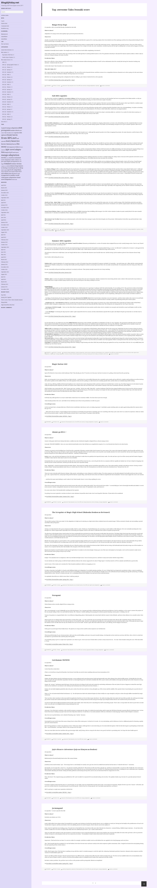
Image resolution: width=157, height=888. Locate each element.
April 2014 (3, 220)
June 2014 (3, 217)
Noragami (56, 595)
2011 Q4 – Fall (5, 74)
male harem (16, 152)
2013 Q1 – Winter (6, 87)
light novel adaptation (95, 585)
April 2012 (3, 257)
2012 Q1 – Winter (6, 77)
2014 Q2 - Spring (56, 585)
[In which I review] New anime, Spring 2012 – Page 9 (59, 863)
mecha (3, 158)
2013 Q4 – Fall (5, 94)
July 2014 (3, 215)
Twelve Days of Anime (7, 57)
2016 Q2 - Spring (56, 85)
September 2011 (5, 272)
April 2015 (3, 202)
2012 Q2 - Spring (56, 869)
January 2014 (4, 222)
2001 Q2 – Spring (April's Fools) (9, 64)
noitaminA (17, 158)
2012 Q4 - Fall (56, 798)
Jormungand (57, 808)
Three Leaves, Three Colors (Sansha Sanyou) (11, 300)
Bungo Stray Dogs (59, 25)
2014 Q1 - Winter (56, 649)
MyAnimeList (4, 34)
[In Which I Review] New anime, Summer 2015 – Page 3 (62, 316)
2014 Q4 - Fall (56, 421)
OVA (20, 159)
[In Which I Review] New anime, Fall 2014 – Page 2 (58, 416)
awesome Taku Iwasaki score (69, 85)
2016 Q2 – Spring (6, 119)
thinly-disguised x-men (14, 173)
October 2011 (4, 269)
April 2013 (3, 237)
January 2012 (4, 264)
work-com (14, 179)
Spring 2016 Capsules (6, 297)
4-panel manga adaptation (9, 128)
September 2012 (5, 247)
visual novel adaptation (10, 178)
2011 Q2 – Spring (6, 69)
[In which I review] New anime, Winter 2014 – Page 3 (59, 644)
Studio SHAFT (18, 171)
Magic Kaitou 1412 (59, 364)
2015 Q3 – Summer (6, 111)
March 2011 (4, 282)
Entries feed (4, 23)
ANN (2, 41)
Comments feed (5, 26)
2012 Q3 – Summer (6, 82)
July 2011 (3, 277)
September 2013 (5, 230)
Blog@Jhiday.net (10, 2)
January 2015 (4, 205)
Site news (3, 121)
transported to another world (10, 175)
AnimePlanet (4, 36)
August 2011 (4, 274)
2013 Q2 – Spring (6, 89)
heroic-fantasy (6, 144)
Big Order (3, 295)
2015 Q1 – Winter (6, 107)
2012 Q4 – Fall (5, 84)
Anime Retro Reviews (6, 50)
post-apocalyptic (6, 161)
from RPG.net (9, 138)
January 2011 (4, 287)
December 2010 (5, 289)
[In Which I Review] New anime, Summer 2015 (60, 272)
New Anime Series (5, 59)
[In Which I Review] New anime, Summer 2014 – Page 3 (60, 496)
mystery (11, 158)
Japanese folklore (15, 147)
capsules (16, 132)
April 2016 (3, 185)
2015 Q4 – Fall (5, 114)
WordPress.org (4, 28)
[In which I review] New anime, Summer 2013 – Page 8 (60, 733)
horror (14, 144)
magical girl (8, 152)
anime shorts (15, 130)
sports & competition (14, 170)
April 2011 (3, 279)
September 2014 (5, 212)
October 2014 (4, 210)
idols (8, 147)
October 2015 (4, 195)
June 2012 (3, 252)
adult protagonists (78, 229)
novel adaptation (6, 159)
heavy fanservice (13, 141)
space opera (4, 170)
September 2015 (5, 197)
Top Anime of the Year (7, 54)
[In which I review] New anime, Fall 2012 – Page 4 (58, 792)
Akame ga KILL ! (59, 432)
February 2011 (4, 284)
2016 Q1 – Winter (6, 116)
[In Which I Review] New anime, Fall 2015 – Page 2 (61, 177)
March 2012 (4, 259)
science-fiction (16, 164)
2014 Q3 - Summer (57, 502)
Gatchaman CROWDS (61, 660)
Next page (144, 884)
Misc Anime (4, 52)
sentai (8, 166)
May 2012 (3, 254)
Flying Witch (4, 302)
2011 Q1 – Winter (6, 67)
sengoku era (3, 166)
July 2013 (3, 234)
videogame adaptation (8, 177)
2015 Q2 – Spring (6, 109)
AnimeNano (4, 39)
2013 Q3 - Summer (57, 739)
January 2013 (4, 242)
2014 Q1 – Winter (6, 97)
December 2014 (5, 207)
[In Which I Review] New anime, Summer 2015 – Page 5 (62, 347)
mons (7, 157)
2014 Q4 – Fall (5, 104)
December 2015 (5, 192)
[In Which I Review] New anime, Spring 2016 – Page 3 (62, 80)
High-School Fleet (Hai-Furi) (7, 305)
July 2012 (3, 249)
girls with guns (95, 869)
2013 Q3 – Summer (6, 92)
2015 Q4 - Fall (56, 229)
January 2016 (4, 190)
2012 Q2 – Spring (6, 79)
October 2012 (4, 244)
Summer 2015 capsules (61, 241)
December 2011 (5, 267)
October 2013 (4, 227)
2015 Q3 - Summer (57, 352)
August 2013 (4, 232)
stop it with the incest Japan (8, 171)
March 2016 (4, 187)
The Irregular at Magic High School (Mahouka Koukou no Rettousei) (81, 512)
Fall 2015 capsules (59, 96)
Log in (2, 21)
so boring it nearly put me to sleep (12, 168)
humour (84, 85)
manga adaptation (10, 155)
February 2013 (4, 239)
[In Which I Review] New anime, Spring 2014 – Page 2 (59, 579)
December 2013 (5, 225)
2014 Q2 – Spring (6, 99)
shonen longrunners (16, 166)
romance (7, 163)
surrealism (4, 173)
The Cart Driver (5, 44)
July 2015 (3, 200)
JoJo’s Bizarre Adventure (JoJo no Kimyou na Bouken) (74, 749)
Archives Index (4, 15)
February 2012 (4, 262)
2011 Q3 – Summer (6, 72)
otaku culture (15, 159)
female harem (12, 135)
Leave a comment (106, 85)
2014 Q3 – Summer (6, 102)
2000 (3, 62)
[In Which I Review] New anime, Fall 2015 (59, 116)
